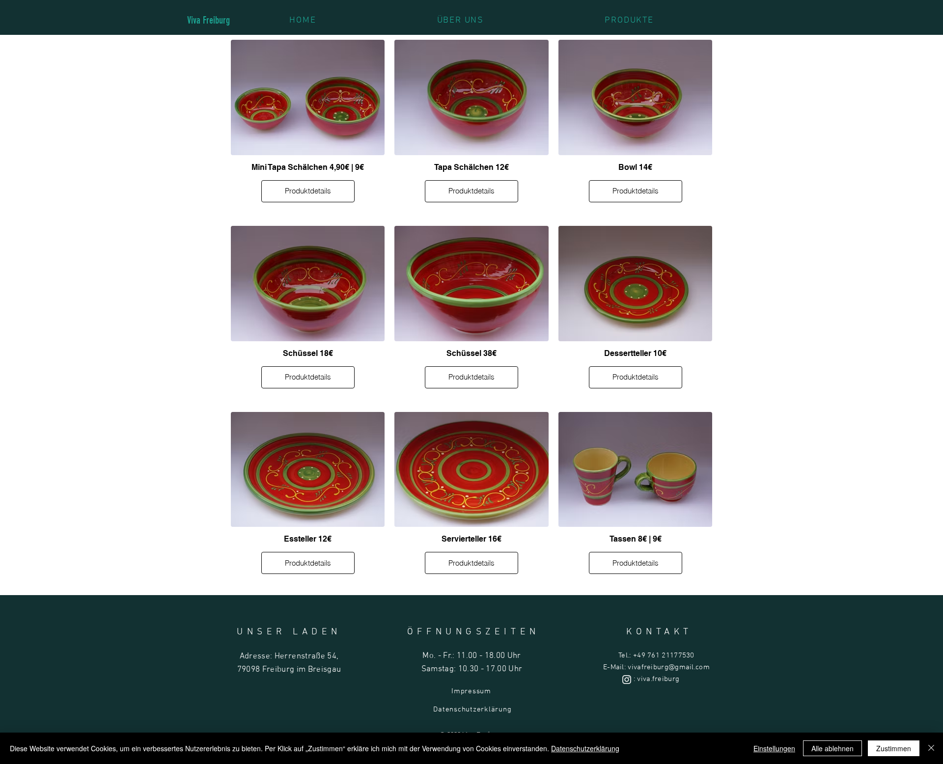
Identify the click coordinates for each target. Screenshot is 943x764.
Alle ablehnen (832, 748)
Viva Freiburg (208, 20)
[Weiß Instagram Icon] (627, 679)
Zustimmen (893, 748)
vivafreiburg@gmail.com (669, 667)
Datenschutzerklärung (472, 709)
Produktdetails (308, 190)
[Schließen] (931, 748)
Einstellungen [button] (774, 748)
